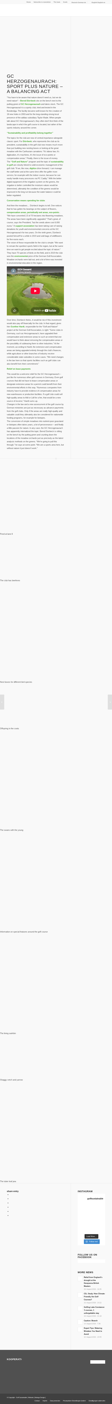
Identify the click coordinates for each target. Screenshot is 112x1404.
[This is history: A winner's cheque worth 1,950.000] (88, 1221)
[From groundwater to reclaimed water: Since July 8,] (102, 1216)
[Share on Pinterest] (10, 1207)
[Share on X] (10, 1198)
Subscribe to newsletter (42, 2)
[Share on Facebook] (10, 1194)
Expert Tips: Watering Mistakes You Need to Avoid (93, 1331)
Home (28, 2)
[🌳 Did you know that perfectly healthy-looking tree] (102, 1207)
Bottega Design (40, 1397)
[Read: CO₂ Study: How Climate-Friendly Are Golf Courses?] (80, 1294)
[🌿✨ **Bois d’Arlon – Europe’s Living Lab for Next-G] (95, 1230)
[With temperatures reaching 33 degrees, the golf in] (81, 1216)
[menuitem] (28, 2)
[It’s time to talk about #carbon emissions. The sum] (95, 1207)
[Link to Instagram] (103, 1397)
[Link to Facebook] (99, 1397)
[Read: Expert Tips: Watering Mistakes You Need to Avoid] (80, 1329)
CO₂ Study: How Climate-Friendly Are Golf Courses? (94, 1297)
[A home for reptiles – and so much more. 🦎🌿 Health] (102, 1211)
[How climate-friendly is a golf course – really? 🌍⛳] (88, 1207)
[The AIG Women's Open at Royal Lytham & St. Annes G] (95, 1211)
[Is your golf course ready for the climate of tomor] (81, 1225)
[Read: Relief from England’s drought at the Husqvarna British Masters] (80, 1278)
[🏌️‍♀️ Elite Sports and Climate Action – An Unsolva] (95, 1225)
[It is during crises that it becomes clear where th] (88, 1211)
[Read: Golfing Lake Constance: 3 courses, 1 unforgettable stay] (80, 1308)
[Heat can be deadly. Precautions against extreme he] (81, 1211)
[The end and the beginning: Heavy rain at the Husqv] (81, 1207)
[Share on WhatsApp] (10, 1203)
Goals (65, 2)
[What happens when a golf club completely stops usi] (102, 1230)
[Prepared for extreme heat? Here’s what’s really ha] (95, 1221)
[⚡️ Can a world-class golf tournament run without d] (95, 1216)
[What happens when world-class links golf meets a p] (102, 1221)
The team (57, 2)
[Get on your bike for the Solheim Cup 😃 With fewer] (88, 1225)
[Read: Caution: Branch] (80, 1321)
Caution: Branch (91, 1321)
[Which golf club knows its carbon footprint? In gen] (102, 1225)
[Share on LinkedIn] (10, 1211)
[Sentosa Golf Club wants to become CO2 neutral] (2, 702)
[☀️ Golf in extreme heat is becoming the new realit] (81, 1230)
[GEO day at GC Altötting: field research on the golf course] (110, 702)
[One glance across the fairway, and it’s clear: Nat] (88, 1230)
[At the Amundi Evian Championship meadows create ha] (81, 1221)
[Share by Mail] (10, 1215)
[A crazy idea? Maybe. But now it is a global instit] (88, 1216)
